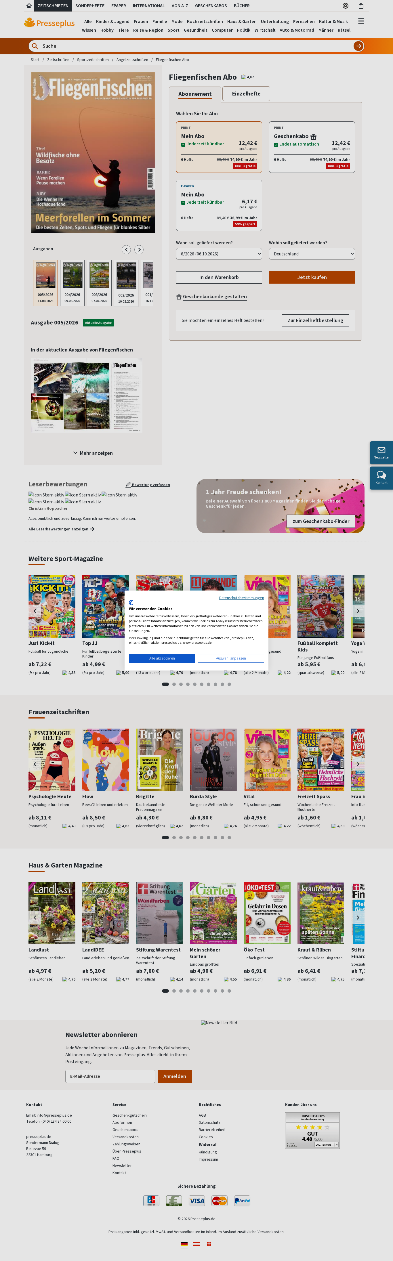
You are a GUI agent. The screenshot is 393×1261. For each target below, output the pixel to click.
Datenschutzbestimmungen (241, 597)
